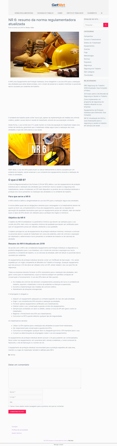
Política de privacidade (20, 430)
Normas (12, 355)
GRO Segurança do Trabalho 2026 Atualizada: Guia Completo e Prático (95, 88)
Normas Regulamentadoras (24, 13)
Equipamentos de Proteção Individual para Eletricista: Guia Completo (95, 112)
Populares (87, 62)
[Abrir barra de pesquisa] (101, 13)
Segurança (88, 65)
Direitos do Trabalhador (75, 13)
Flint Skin (70, 440)
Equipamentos (92, 13)
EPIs (32, 125)
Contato (14, 427)
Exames (60, 13)
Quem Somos (17, 433)
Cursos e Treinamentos (92, 39)
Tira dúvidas (88, 75)
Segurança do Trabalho (45, 13)
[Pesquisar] (105, 25)
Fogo (86, 52)
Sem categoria (89, 72)
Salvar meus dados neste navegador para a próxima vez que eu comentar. (37, 406)
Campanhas (88, 36)
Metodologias (89, 56)
